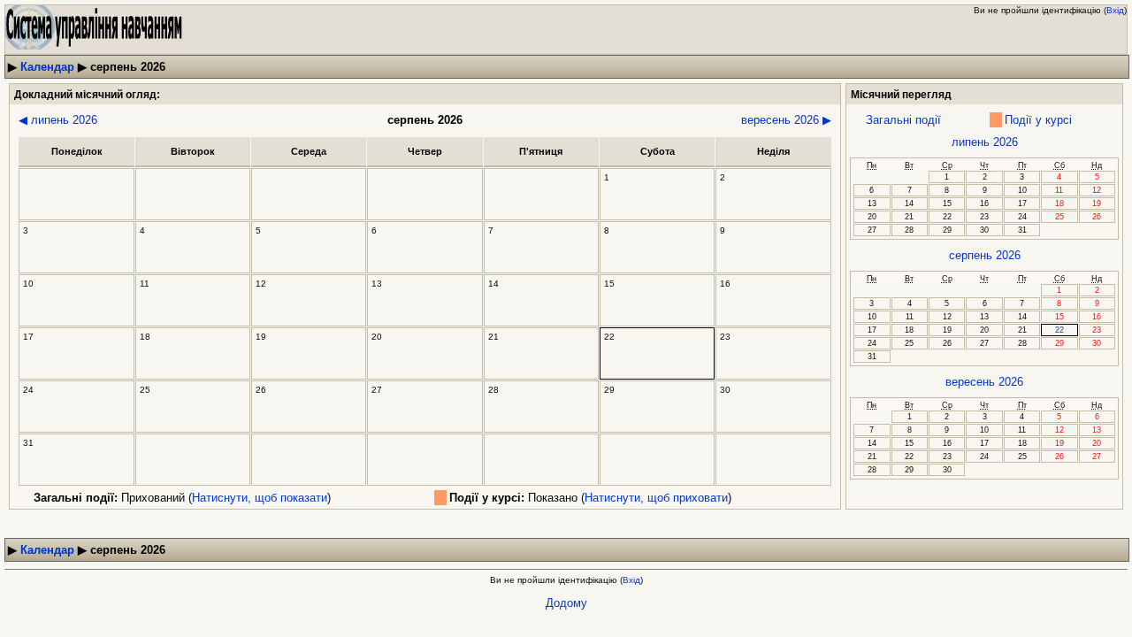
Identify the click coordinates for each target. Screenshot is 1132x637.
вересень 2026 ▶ (786, 120)
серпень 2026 (985, 255)
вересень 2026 (984, 381)
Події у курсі (1038, 120)
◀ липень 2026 (58, 120)
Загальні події (903, 120)
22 (1059, 330)
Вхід (1115, 10)
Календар (47, 66)
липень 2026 (985, 142)
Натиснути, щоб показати (259, 497)
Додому (566, 603)
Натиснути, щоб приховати (656, 497)
